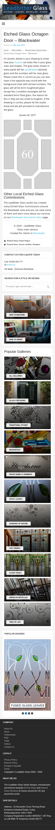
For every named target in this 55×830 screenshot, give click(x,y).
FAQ (6, 738)
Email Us (11, 265)
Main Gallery (17, 50)
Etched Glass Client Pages (36, 50)
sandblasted (31, 69)
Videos (7, 744)
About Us (8, 729)
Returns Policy (10, 763)
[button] (27, 674)
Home (6, 50)
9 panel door (12, 244)
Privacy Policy (10, 760)
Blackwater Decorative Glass (27, 217)
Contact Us (9, 747)
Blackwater (39, 233)
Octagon (36, 244)
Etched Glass (30, 788)
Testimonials (9, 735)
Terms (7, 769)
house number (25, 244)
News (6, 732)
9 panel (18, 62)
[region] (27, 677)
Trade (6, 741)
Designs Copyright (12, 766)
